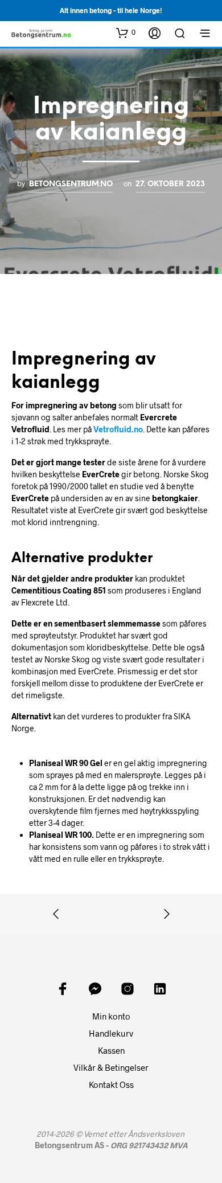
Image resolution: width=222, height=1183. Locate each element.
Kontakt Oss (111, 1084)
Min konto (111, 1016)
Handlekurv (111, 1033)
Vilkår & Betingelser (111, 1067)
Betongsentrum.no (71, 184)
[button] (125, 32)
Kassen (111, 1050)
